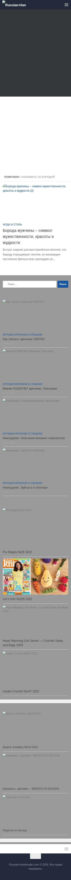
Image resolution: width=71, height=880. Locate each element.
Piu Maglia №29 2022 (17, 552)
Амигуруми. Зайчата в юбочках (25, 487)
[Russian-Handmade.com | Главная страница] (18, 5)
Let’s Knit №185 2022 (17, 599)
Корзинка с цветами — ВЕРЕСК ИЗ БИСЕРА (31, 788)
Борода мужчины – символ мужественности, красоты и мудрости (28, 236)
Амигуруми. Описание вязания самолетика (34, 438)
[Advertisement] (35, 53)
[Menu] (66, 4)
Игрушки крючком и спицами (22, 334)
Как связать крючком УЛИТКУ (24, 339)
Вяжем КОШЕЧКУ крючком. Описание (30, 388)
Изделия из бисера (15, 830)
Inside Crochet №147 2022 (21, 691)
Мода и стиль (12, 224)
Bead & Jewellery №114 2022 (20, 747)
